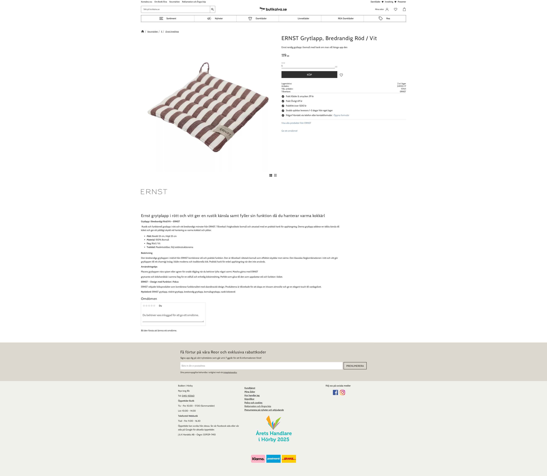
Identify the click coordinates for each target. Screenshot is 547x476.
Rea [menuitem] (388, 18)
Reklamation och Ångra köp (257, 406)
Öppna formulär (341, 115)
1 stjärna (144, 305)
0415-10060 (188, 395)
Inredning (389, 1)
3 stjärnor (149, 305)
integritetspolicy (230, 372)
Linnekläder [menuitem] (303, 18)
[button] (167, 18)
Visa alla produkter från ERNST (296, 123)
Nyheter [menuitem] (219, 18)
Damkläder (375, 1)
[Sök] (212, 9)
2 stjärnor (146, 305)
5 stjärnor (154, 305)
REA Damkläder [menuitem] (346, 18)
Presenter (402, 1)
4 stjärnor (151, 305)
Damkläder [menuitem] (261, 18)
